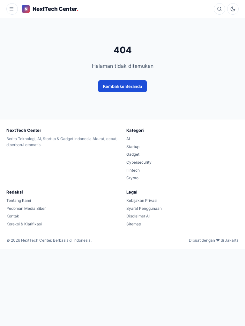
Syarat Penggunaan (144, 208)
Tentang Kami (18, 200)
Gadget (132, 154)
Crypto (132, 177)
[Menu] (12, 9)
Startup (132, 146)
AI (128, 138)
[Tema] (233, 9)
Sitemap (133, 224)
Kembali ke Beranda (122, 86)
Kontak (12, 216)
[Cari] (219, 9)
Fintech (133, 170)
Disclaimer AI (138, 216)
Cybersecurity (139, 162)
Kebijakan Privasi (141, 200)
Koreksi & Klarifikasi (24, 224)
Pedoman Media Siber (26, 208)
